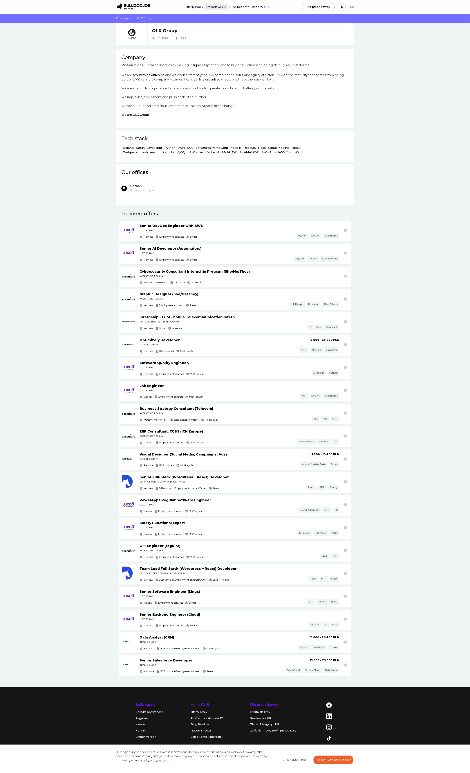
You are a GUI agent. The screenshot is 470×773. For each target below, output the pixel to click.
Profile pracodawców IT (207, 718)
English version (145, 736)
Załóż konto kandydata (206, 736)
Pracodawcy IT (216, 7)
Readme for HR (260, 718)
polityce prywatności (155, 760)
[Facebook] (329, 705)
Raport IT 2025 (201, 730)
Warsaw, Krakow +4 (154, 282)
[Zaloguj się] (342, 7)
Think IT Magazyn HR (264, 724)
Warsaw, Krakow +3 (154, 419)
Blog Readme (239, 7)
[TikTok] (329, 738)
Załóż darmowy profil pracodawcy (273, 730)
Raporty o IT (260, 7)
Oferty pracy (194, 7)
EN (352, 6)
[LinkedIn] (329, 716)
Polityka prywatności (149, 712)
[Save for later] (345, 230)
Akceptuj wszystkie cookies (333, 760)
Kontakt (141, 730)
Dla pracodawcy (318, 7)
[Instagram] (329, 727)
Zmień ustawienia (294, 759)
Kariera (140, 724)
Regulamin (142, 718)
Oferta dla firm (260, 712)
